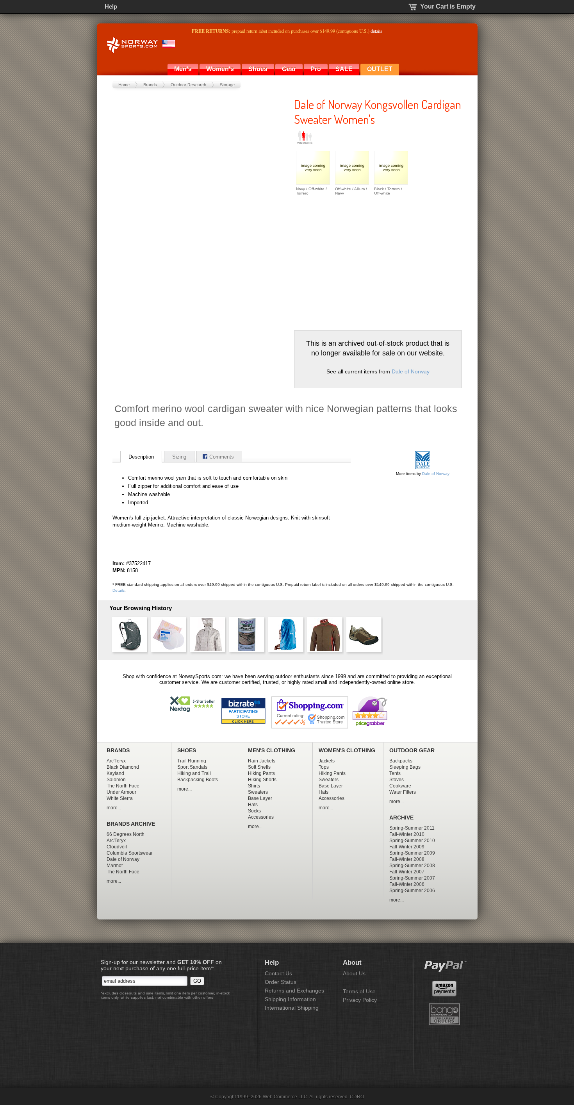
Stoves (396, 779)
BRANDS (118, 750)
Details (118, 590)
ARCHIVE (401, 818)
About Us (354, 973)
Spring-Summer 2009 (412, 853)
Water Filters (402, 792)
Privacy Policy (360, 1000)
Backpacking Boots (197, 779)
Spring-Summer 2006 (412, 890)
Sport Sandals (192, 767)
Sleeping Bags (405, 767)
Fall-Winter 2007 (406, 872)
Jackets (327, 761)
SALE (344, 69)
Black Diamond (123, 767)
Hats (253, 804)
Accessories (261, 817)
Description (141, 457)
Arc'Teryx (116, 761)
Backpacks (400, 761)
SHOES (186, 750)
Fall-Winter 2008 (406, 859)
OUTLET (379, 69)
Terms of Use (359, 991)
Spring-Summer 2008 (412, 865)
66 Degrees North (125, 834)
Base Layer (260, 798)
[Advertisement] (359, 260)
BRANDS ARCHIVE (131, 824)
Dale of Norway (411, 371)
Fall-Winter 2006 (406, 884)
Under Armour (121, 792)
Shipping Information (290, 999)
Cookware (400, 786)
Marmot (115, 865)
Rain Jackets (261, 761)
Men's (183, 69)
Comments (221, 457)
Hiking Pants (261, 773)
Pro (315, 69)
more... (114, 807)
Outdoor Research (188, 84)
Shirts (254, 786)
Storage (227, 84)
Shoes (257, 69)
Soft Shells (259, 767)
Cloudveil (117, 847)
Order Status (280, 982)
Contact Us (278, 973)
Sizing (179, 457)
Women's (220, 69)
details (376, 31)
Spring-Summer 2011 (412, 828)
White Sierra (120, 798)
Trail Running (191, 761)
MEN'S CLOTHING (271, 750)
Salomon (116, 779)
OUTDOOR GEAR (412, 750)
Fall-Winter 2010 (406, 834)
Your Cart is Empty (448, 6)
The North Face (123, 786)
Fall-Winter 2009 (406, 847)
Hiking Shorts (262, 779)
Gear (289, 69)
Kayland (115, 773)
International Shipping (292, 1008)
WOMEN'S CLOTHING (347, 750)
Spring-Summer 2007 (412, 878)
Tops (324, 767)
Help (111, 6)
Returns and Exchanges (294, 990)
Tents (395, 773)
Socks (254, 811)
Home (124, 84)
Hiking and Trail (194, 773)
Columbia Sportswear (130, 853)
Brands (150, 84)
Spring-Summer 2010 (412, 840)
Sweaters (258, 792)
